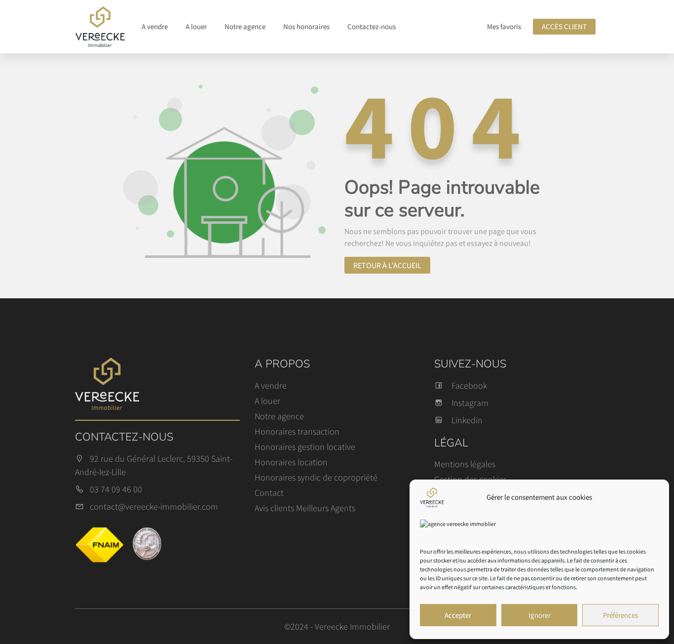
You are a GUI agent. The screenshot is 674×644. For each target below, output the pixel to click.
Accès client (564, 26)
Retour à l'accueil (387, 265)
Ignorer (539, 615)
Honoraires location (291, 462)
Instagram (469, 402)
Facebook (469, 385)
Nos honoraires (306, 26)
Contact (269, 492)
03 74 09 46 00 (116, 489)
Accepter (458, 615)
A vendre (155, 26)
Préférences (620, 615)
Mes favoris (504, 26)
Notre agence (245, 26)
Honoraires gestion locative (305, 446)
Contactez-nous (371, 26)
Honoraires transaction (297, 431)
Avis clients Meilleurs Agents (305, 508)
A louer (196, 26)
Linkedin (467, 420)
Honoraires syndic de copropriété (316, 477)
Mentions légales (464, 464)
